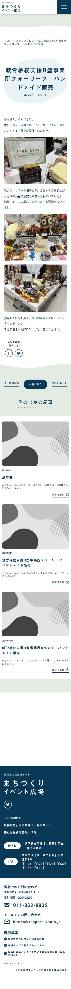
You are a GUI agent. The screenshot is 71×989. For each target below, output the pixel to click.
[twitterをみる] (8, 805)
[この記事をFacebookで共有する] (9, 353)
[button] (64, 7)
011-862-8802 (30, 905)
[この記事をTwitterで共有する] (19, 353)
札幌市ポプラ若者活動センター (26, 945)
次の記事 (57, 383)
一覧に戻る (35, 384)
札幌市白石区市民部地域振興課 (26, 939)
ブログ (8, 41)
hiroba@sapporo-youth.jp (37, 921)
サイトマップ (12, 963)
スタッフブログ (25, 41)
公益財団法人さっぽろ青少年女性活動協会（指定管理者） (36, 953)
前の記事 (14, 383)
